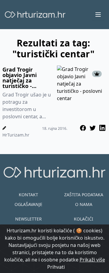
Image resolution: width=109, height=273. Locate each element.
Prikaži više (92, 259)
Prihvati (56, 267)
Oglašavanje (28, 204)
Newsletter (28, 219)
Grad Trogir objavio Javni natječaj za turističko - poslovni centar (23, 78)
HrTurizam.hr (15, 135)
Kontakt (28, 194)
